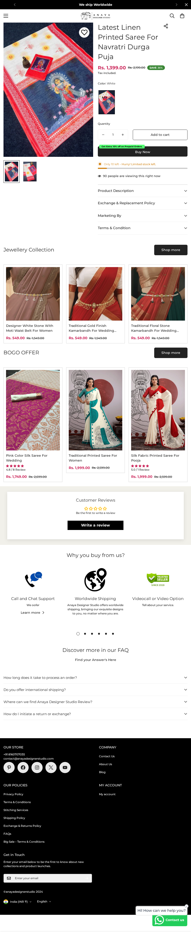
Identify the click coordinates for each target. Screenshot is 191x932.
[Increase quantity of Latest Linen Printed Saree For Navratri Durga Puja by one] (123, 135)
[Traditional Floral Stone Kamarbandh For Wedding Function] (158, 294)
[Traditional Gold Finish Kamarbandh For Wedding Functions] (96, 294)
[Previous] (14, 4)
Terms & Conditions (17, 802)
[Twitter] (51, 767)
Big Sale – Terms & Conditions (23, 841)
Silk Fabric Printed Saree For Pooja (155, 458)
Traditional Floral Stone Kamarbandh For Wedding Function (154, 328)
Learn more (30, 612)
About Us (105, 764)
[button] (182, 15)
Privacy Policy (13, 794)
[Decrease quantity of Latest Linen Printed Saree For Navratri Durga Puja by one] (103, 135)
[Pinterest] (9, 767)
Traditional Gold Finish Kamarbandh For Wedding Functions (91, 328)
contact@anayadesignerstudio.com (28, 758)
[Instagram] (37, 767)
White (107, 102)
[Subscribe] (87, 878)
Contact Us (107, 756)
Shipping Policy (14, 818)
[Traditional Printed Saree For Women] (96, 410)
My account (107, 794)
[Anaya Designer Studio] (95, 16)
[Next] (176, 4)
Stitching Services (15, 810)
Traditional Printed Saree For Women (93, 458)
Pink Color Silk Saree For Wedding (27, 458)
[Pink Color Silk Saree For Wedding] (33, 410)
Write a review (95, 525)
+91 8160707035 (14, 754)
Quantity (104, 123)
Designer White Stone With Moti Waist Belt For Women (29, 328)
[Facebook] (23, 767)
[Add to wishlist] (84, 32)
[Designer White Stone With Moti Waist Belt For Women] (33, 294)
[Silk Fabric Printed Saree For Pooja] (158, 410)
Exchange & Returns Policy (22, 826)
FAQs (7, 833)
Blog (102, 772)
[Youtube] (65, 767)
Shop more (170, 250)
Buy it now (143, 151)
